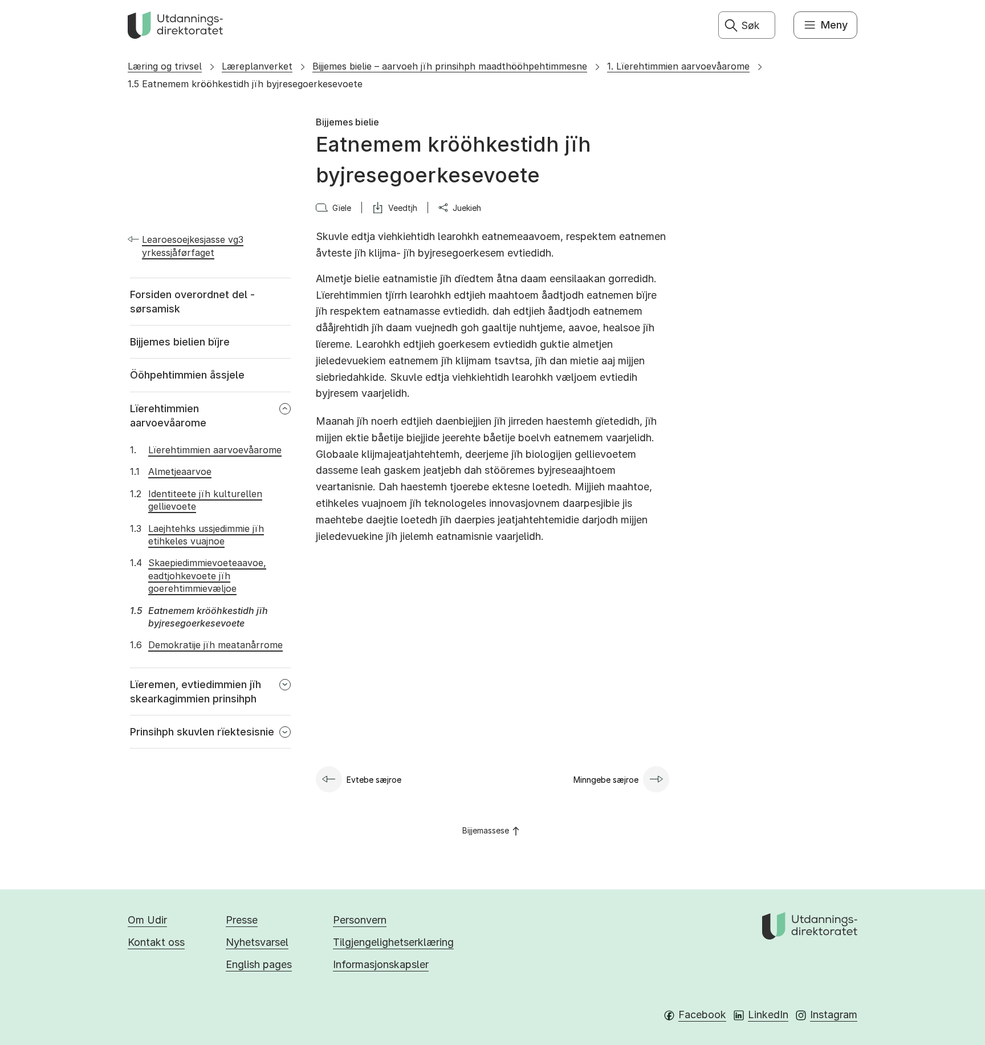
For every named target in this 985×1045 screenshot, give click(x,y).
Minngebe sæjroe (605, 779)
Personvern (359, 920)
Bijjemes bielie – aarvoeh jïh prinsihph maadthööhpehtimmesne (449, 66)
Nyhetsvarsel (257, 942)
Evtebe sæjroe (374, 779)
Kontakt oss (156, 942)
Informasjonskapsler (381, 964)
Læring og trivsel (165, 66)
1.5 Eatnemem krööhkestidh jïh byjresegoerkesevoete (245, 84)
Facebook (702, 1014)
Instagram (833, 1014)
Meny (834, 25)
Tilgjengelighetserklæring (393, 942)
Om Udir (147, 920)
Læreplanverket (257, 66)
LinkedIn (768, 1014)
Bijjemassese (485, 830)
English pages (259, 964)
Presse (242, 920)
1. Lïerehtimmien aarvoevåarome (678, 66)
